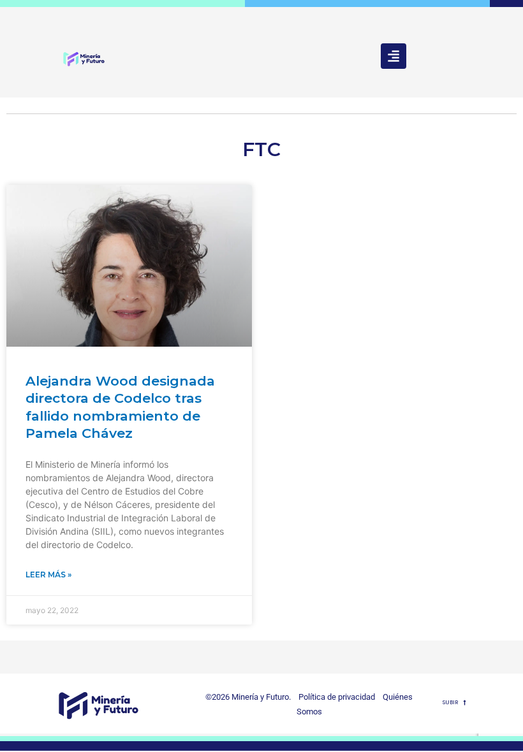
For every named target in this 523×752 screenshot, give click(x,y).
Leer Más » (48, 574)
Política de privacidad (334, 697)
